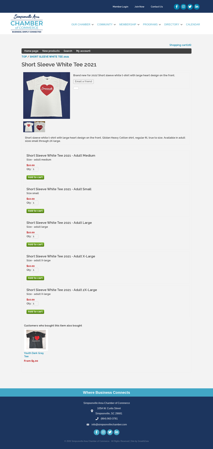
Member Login (120, 6)
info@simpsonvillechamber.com (109, 424)
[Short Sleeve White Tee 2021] (28, 131)
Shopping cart (178, 45)
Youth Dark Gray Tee (34, 355)
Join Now (139, 6)
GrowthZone (143, 441)
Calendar (193, 24)
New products (51, 50)
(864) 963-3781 (109, 418)
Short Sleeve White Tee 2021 (49, 56)
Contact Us (157, 6)
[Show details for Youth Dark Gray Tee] (36, 349)
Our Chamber (80, 24)
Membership (127, 24)
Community (105, 24)
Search (68, 50)
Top (24, 56)
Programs (150, 24)
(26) (189, 45)
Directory (171, 24)
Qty (29, 169)
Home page (31, 50)
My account (83, 50)
